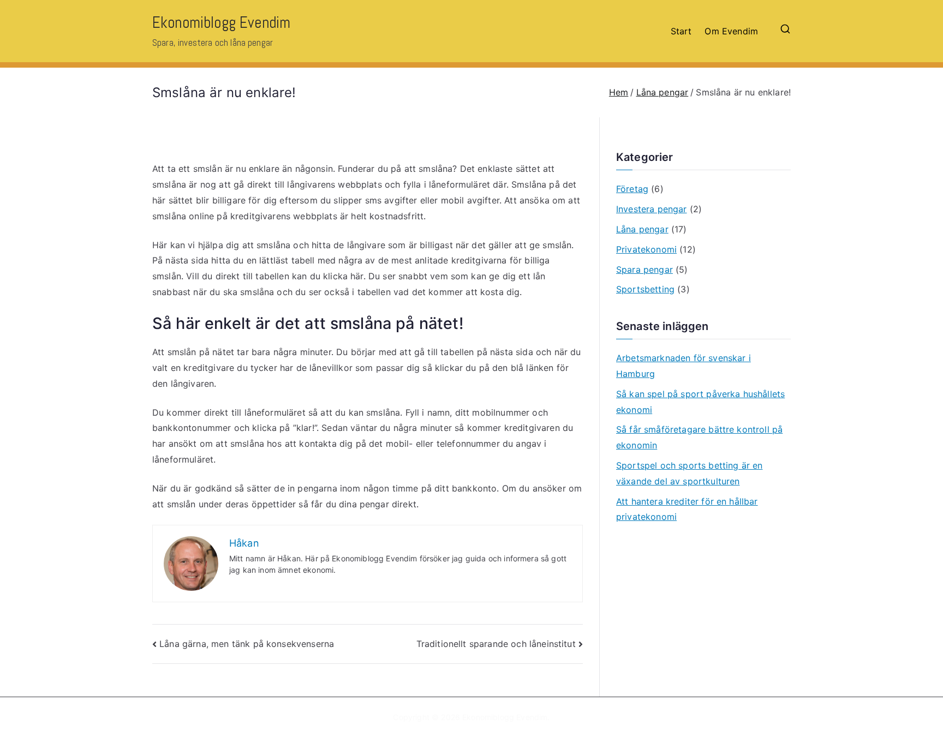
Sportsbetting (645, 289)
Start (681, 31)
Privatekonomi (646, 249)
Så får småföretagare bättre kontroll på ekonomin (699, 437)
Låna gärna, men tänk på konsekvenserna (246, 643)
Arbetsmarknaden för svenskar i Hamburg (683, 365)
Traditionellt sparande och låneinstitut (496, 643)
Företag (632, 188)
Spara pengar (644, 269)
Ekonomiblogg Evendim (221, 22)
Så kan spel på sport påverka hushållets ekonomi (700, 401)
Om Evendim (731, 31)
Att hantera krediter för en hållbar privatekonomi (687, 509)
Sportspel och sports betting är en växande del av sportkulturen (689, 473)
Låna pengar (642, 229)
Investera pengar (651, 208)
